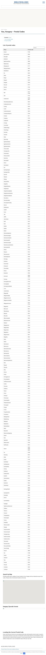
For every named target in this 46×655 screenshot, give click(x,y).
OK (24, 653)
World (2, 29)
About (17, 649)
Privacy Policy (4, 649)
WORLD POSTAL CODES (21, 2)
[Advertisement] (23, 18)
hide (10, 37)
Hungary (5, 29)
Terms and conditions (11, 649)
